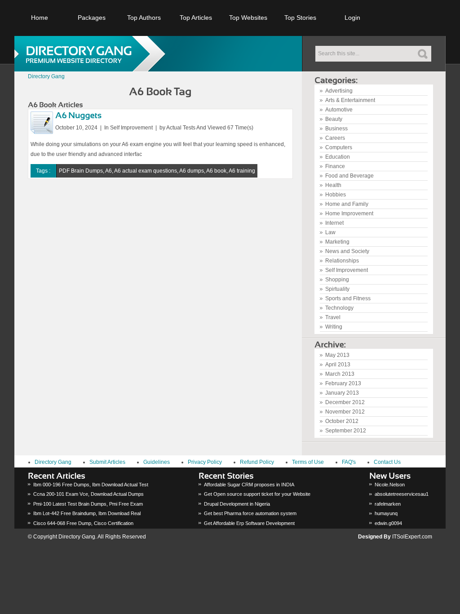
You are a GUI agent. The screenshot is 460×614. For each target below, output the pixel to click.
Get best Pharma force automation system (250, 513)
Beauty (333, 119)
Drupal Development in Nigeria (237, 504)
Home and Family (346, 204)
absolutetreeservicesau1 (402, 494)
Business (336, 128)
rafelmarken (388, 504)
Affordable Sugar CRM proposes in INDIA (249, 484)
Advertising (339, 91)
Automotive (339, 110)
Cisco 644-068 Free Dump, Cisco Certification (83, 523)
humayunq (386, 513)
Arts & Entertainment (350, 100)
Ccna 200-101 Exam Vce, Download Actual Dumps (88, 494)
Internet (334, 223)
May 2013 (337, 355)
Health (333, 185)
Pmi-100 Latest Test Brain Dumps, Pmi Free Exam (88, 504)
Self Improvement (346, 270)
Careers (335, 138)
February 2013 (343, 383)
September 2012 (345, 430)
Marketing (337, 242)
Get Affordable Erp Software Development (249, 523)
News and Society (347, 251)
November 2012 (345, 412)
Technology (339, 308)
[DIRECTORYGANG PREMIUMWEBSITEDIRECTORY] (93, 53)
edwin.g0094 (388, 523)
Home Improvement (349, 213)
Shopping (337, 279)
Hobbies (335, 194)
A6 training (242, 171)
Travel (333, 317)
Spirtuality (337, 289)
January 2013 (342, 393)
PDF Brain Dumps (81, 171)
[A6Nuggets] (78, 114)
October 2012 (341, 421)
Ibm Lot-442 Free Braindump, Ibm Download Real (87, 513)
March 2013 (339, 374)
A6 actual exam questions (145, 171)
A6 (108, 171)
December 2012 (345, 402)
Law (330, 232)
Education (337, 157)
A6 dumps (191, 171)
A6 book (216, 171)
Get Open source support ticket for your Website (257, 494)
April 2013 (337, 364)
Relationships (342, 261)
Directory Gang (46, 76)
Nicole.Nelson (390, 484)
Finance (335, 166)
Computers (338, 147)
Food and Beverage (349, 176)
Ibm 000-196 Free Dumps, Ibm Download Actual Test (90, 484)
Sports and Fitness (348, 298)
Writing (333, 327)
